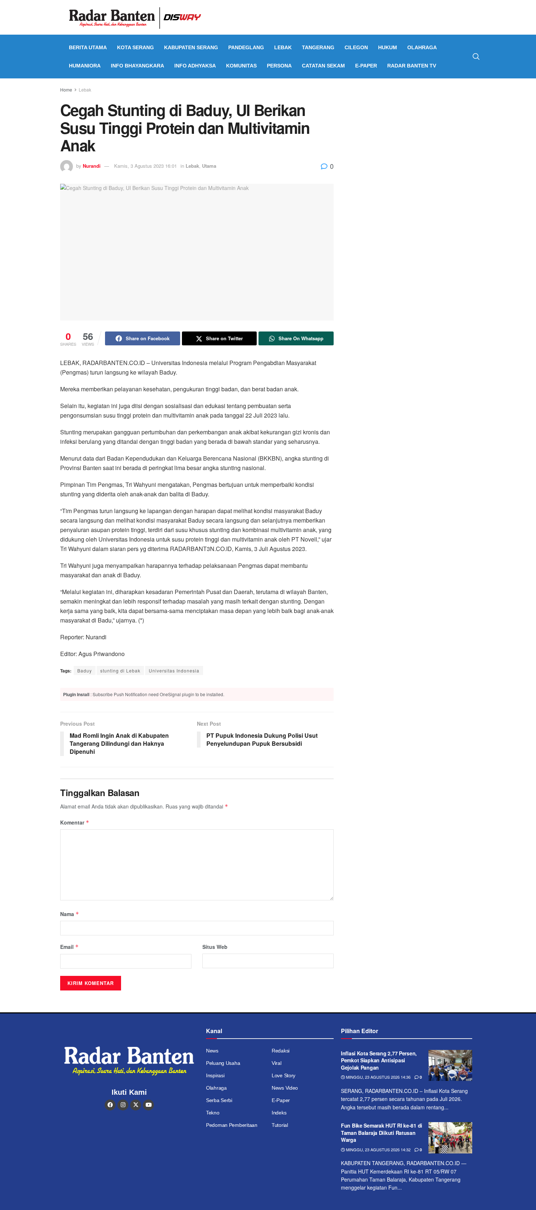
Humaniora (85, 66)
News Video (285, 1088)
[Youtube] (148, 1105)
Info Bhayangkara (137, 66)
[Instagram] (122, 1105)
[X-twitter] (135, 1105)
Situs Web (215, 946)
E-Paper (366, 66)
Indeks (279, 1113)
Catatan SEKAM (323, 66)
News (212, 1051)
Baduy (84, 670)
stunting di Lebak (120, 670)
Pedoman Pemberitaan (231, 1125)
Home (66, 89)
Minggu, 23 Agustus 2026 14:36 (378, 1077)
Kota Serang (135, 47)
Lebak (283, 47)
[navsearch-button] (476, 56)
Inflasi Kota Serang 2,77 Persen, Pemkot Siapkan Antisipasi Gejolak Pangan (379, 1060)
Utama (209, 165)
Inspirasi (215, 1075)
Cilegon (356, 47)
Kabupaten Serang (191, 47)
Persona (279, 66)
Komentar (74, 822)
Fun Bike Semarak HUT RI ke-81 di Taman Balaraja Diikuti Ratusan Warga (381, 1132)
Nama (69, 914)
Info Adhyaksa (195, 66)
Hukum (387, 47)
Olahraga (422, 47)
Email (69, 946)
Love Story (283, 1075)
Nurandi (92, 165)
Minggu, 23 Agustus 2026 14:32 (378, 1149)
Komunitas (241, 66)
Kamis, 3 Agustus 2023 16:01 (145, 165)
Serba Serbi (219, 1100)
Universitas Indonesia (174, 670)
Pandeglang (246, 47)
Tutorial (280, 1125)
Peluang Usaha (223, 1063)
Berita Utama (88, 47)
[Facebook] (110, 1105)
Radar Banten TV (411, 66)
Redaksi (281, 1051)
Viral (276, 1063)
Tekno (213, 1113)
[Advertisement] (413, 140)
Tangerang (318, 47)
